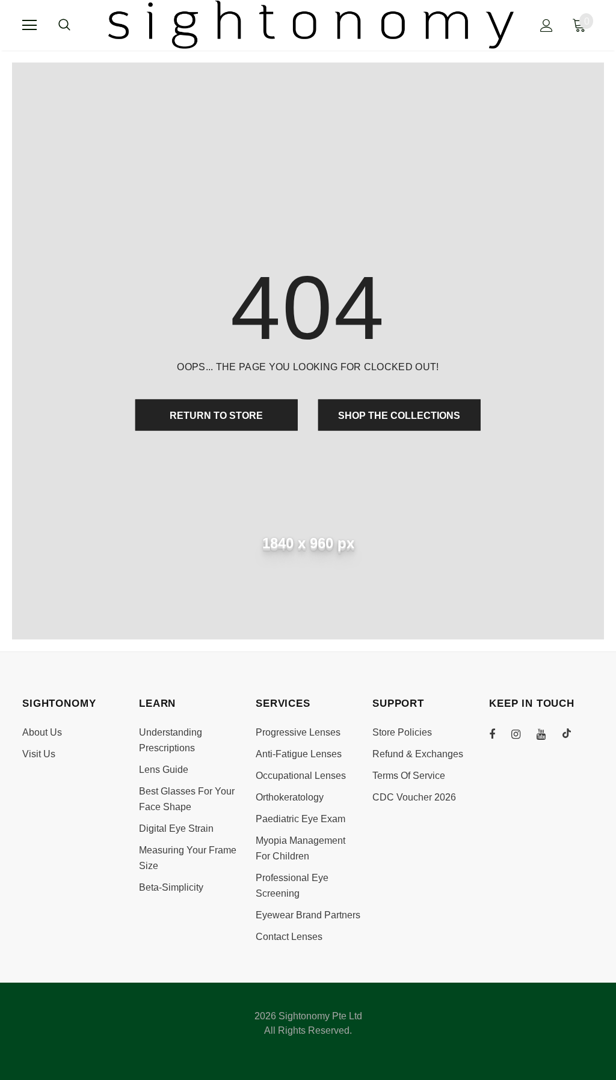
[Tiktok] (573, 733)
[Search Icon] (76, 25)
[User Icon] (546, 25)
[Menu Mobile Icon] (29, 25)
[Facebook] (500, 733)
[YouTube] (547, 733)
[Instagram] (522, 733)
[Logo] (311, 25)
